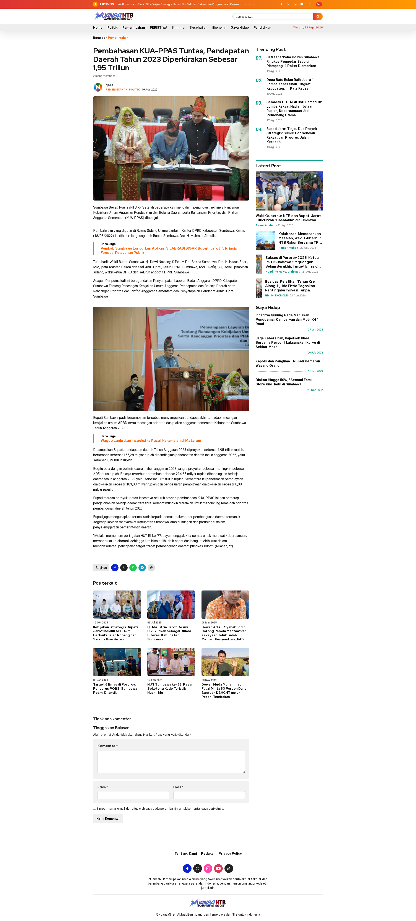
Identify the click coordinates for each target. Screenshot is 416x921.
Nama (103, 787)
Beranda (99, 37)
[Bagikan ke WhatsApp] (133, 567)
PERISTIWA (158, 28)
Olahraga (294, 271)
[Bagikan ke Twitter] (124, 567)
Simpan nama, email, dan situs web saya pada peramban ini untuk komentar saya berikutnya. (160, 808)
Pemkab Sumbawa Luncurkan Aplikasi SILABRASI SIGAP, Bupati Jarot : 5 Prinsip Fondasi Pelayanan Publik (169, 250)
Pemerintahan (133, 28)
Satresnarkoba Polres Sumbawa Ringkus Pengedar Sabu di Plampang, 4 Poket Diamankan (292, 61)
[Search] (318, 16)
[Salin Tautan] (151, 567)
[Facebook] (281, 4)
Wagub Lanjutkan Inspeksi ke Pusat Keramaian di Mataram (151, 440)
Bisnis (269, 295)
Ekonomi (219, 28)
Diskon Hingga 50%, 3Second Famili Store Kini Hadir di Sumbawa (284, 382)
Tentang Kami (185, 853)
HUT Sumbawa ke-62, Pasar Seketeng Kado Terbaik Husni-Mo (170, 688)
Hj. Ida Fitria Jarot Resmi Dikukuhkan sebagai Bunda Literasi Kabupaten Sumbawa (169, 633)
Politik (112, 28)
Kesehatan (198, 28)
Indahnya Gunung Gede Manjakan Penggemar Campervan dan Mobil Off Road (287, 319)
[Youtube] (302, 4)
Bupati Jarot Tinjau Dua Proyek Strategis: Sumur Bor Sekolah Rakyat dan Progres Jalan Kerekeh (181, 4)
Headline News (275, 271)
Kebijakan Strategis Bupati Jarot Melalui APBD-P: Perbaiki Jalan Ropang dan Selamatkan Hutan (115, 633)
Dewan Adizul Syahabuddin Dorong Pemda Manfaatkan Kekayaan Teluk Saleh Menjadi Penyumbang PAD (224, 633)
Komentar (108, 746)
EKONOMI (281, 295)
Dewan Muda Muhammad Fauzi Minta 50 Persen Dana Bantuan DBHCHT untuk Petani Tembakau (224, 690)
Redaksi (207, 853)
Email (178, 787)
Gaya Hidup (240, 28)
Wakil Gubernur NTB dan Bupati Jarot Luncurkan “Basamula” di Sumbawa (288, 218)
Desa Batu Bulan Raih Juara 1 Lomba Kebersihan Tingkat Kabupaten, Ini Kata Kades (290, 83)
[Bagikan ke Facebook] (115, 567)
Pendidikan (262, 28)
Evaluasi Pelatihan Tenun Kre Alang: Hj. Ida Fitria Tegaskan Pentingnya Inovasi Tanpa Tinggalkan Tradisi (290, 286)
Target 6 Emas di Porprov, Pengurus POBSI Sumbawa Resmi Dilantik (115, 688)
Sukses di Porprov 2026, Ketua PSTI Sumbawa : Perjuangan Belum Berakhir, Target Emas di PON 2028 (292, 262)
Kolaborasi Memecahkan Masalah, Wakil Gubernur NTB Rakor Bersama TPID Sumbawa (300, 238)
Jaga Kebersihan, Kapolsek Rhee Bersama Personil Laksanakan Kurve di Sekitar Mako (288, 342)
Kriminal (178, 28)
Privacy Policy (230, 853)
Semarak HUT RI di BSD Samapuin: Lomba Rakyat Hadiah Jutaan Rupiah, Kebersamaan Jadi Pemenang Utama (294, 108)
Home (97, 28)
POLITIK (134, 89)
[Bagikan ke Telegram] (142, 567)
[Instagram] (295, 4)
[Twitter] (288, 4)
